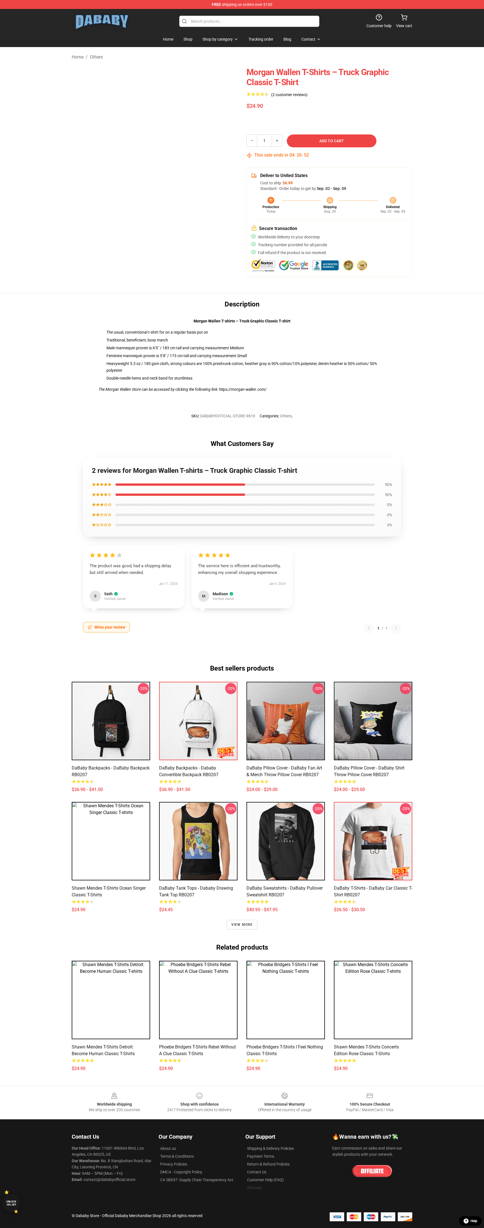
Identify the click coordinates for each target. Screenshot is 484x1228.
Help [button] (474, 1221)
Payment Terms (260, 1156)
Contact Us (256, 1172)
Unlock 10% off (11, 1203)
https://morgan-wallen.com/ (243, 389)
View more (242, 925)
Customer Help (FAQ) (265, 1180)
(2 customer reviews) (289, 94)
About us (168, 1148)
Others (96, 57)
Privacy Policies (173, 1164)
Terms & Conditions (177, 1156)
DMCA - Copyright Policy (181, 1172)
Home (77, 57)
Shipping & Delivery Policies (270, 1148)
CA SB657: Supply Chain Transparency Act (196, 1180)
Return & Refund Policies (268, 1164)
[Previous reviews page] (369, 628)
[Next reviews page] (396, 628)
